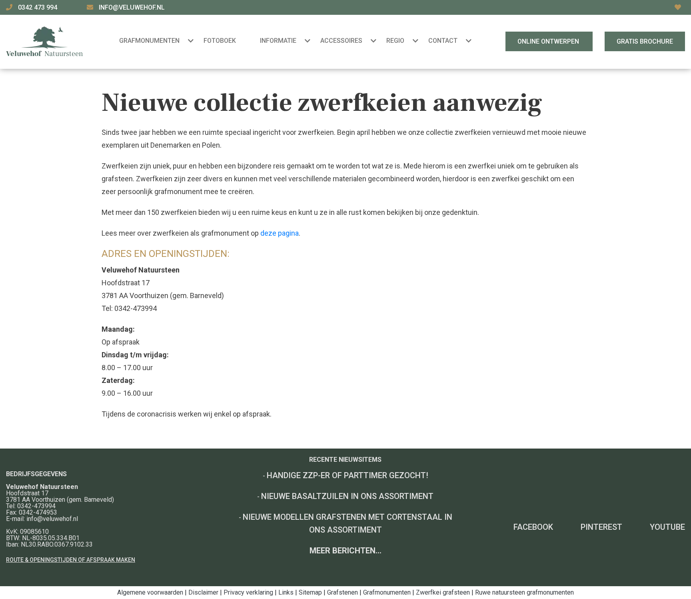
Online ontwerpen (549, 41)
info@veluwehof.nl (132, 7)
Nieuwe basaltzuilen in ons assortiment (347, 496)
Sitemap (310, 592)
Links (286, 592)
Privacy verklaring (248, 592)
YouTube (667, 527)
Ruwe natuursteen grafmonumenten (524, 592)
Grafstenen (342, 592)
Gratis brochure (645, 41)
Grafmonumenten (387, 592)
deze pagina (279, 233)
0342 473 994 (38, 7)
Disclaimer (203, 592)
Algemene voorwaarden (150, 592)
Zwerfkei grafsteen (443, 592)
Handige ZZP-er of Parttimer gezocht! (347, 475)
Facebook (533, 527)
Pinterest (601, 527)
